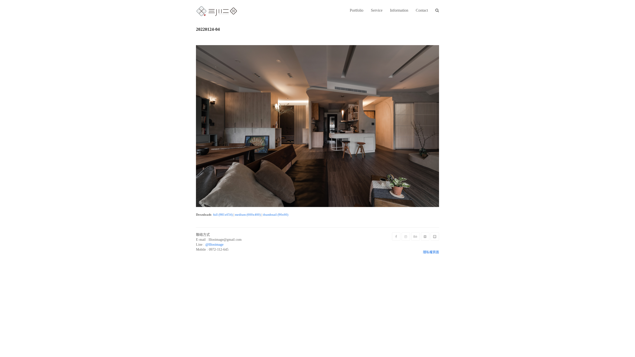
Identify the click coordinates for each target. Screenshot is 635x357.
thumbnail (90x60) (275, 214)
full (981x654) (223, 214)
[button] (437, 10)
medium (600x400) (248, 214)
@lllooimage (214, 244)
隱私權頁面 (431, 252)
